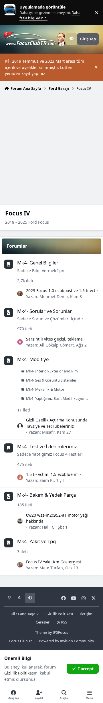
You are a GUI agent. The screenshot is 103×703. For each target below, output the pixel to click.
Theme (41, 632)
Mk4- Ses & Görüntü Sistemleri (51, 380)
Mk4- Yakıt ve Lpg (36, 541)
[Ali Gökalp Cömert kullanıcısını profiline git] (20, 342)
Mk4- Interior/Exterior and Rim (52, 371)
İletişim (86, 614)
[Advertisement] (51, 147)
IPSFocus (60, 632)
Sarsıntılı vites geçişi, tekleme (54, 339)
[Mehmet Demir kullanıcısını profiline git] (20, 294)
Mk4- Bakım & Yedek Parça (46, 495)
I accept (86, 668)
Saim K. (46, 480)
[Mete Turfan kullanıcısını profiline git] (20, 565)
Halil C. (49, 527)
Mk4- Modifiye (33, 359)
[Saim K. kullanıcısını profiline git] (20, 477)
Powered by (66, 641)
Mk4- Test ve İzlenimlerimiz (47, 446)
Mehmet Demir (53, 296)
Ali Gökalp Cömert (56, 345)
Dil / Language (23, 614)
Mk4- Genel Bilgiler (37, 262)
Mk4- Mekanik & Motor (45, 389)
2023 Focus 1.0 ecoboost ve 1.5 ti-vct (60, 290)
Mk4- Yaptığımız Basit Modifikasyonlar (58, 398)
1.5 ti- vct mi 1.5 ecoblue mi (52, 474)
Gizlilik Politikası (59, 614)
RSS (63, 622)
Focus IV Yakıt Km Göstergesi (53, 562)
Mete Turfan (51, 567)
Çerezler (42, 622)
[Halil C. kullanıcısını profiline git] (20, 521)
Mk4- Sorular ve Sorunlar (44, 311)
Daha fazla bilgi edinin (21, 12)
